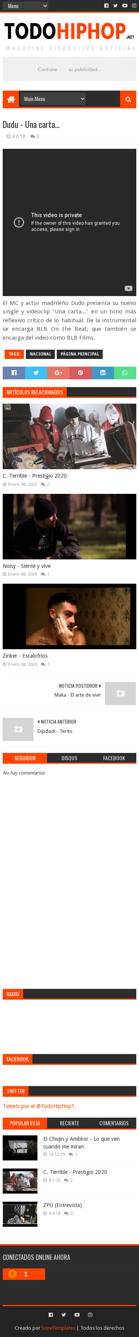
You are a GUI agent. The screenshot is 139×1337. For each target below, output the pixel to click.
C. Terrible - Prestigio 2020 (35, 476)
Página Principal (80, 354)
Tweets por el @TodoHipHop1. (39, 1106)
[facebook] (106, 6)
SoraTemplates (58, 1328)
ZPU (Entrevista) (62, 1205)
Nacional (40, 354)
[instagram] (133, 6)
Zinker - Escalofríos (25, 656)
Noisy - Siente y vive (27, 566)
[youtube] (125, 6)
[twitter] (115, 6)
